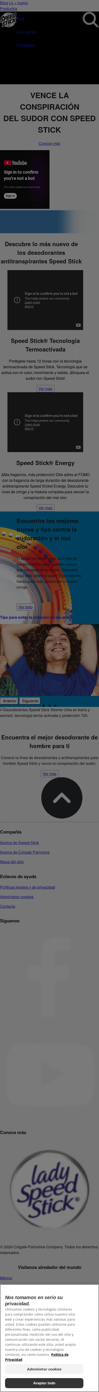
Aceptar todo (44, 1383)
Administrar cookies (44, 1369)
